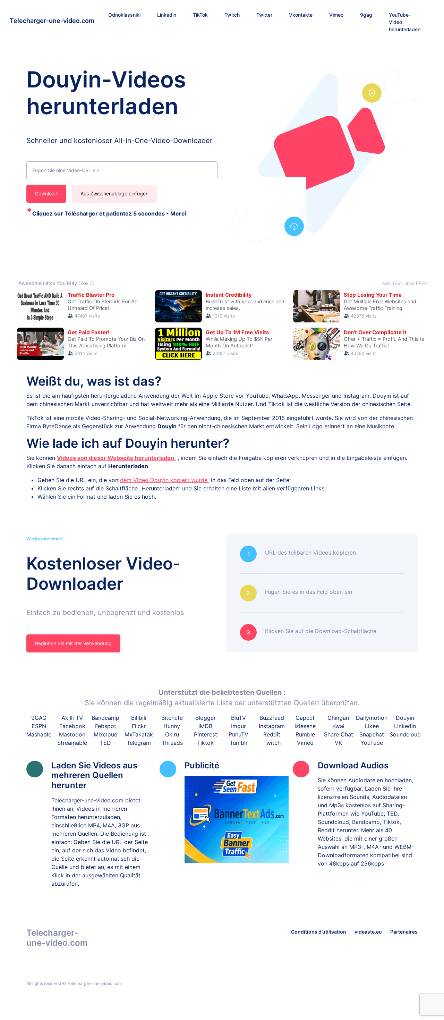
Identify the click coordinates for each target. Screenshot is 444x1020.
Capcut (305, 717)
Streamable (72, 742)
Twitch (272, 742)
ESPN (39, 726)
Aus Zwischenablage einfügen (114, 193)
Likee (372, 726)
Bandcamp (105, 717)
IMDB (205, 726)
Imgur (238, 726)
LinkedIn (405, 726)
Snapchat (371, 734)
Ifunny (172, 726)
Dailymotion (371, 717)
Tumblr (239, 742)
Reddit (271, 734)
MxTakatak (139, 734)
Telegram (139, 742)
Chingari (338, 717)
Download (46, 193)
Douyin (405, 717)
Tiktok (205, 742)
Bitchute (172, 717)
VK (338, 742)
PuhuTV (238, 734)
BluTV (238, 717)
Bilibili (138, 717)
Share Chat (338, 734)
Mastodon (72, 734)
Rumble (305, 734)
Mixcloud (106, 734)
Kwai (338, 726)
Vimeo (305, 742)
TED (105, 742)
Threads (172, 742)
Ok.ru (172, 734)
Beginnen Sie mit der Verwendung (73, 643)
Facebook (72, 726)
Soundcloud (405, 734)
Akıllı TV (72, 717)
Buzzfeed (271, 717)
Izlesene (305, 726)
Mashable (38, 734)
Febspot (105, 726)
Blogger (205, 717)
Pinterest (205, 734)
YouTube (371, 742)
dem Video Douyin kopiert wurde (164, 480)
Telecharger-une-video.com (52, 20)
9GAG (38, 717)
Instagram (272, 726)
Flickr (139, 726)
